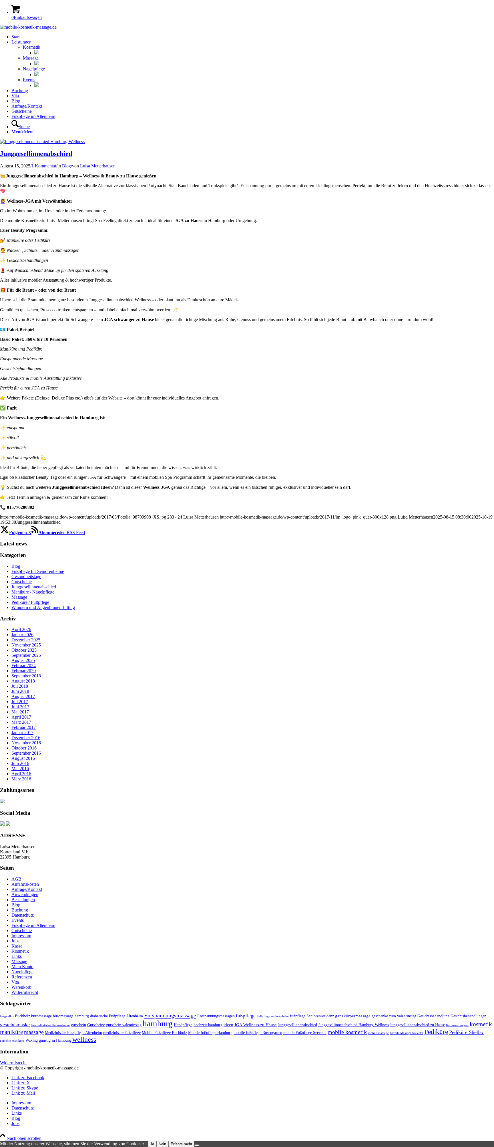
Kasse (16, 946)
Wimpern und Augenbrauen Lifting (43, 607)
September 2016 (26, 753)
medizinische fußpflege (122, 1033)
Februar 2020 (23, 670)
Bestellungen (23, 899)
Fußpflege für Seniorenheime (37, 571)
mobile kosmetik (347, 1032)
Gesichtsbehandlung (433, 1016)
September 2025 (26, 655)
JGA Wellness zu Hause (255, 1024)
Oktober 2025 (24, 650)
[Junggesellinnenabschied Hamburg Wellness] (42, 141)
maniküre (11, 1032)
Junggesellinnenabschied (36, 153)
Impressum (21, 935)
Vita (15, 982)
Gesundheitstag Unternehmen (50, 1025)
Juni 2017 (20, 706)
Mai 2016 (20, 768)
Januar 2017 (22, 732)
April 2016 (21, 773)
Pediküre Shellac (466, 1032)
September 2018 (26, 675)
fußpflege (246, 1016)
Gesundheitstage (26, 576)
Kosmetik (31, 47)
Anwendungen (24, 894)
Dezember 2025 (25, 639)
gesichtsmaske (15, 1024)
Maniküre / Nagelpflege (32, 592)
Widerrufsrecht (24, 992)
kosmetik (481, 1024)
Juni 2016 (20, 763)
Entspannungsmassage (170, 1015)
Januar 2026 (22, 634)
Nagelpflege (34, 68)
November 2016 (26, 742)
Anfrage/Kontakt (26, 889)
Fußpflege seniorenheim (273, 1016)
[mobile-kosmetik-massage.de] (28, 27)
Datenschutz (22, 915)
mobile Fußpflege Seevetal (304, 1033)
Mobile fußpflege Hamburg (210, 1033)
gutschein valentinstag (124, 1025)
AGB (16, 879)
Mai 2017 (20, 711)
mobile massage (378, 1033)
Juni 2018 (20, 691)
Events (29, 79)
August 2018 (23, 681)
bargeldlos (7, 1016)
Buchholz (22, 1016)
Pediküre (436, 1031)
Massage (31, 58)
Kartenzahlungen (457, 1025)
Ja (152, 1144)
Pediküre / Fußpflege (30, 602)
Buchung (19, 909)
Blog (66, 165)
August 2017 (23, 696)
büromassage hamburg (71, 1016)
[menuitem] (252, 36)
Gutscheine (21, 581)
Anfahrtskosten (25, 884)
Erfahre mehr (181, 1144)
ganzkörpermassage (352, 1015)
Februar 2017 (23, 727)
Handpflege (183, 1025)
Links (16, 956)
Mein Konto (22, 966)
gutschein (78, 1025)
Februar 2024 (23, 665)
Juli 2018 (19, 686)
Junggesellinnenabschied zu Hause (417, 1025)
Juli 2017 (19, 701)
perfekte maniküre (12, 1040)
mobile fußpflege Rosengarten (258, 1033)
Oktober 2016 (24, 747)
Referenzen (21, 976)
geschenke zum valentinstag (394, 1016)
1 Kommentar (43, 165)
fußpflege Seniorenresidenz (312, 1016)
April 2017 (21, 717)
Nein (162, 1144)
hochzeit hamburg (208, 1025)
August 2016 (23, 758)
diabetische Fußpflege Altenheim (116, 1016)
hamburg (158, 1023)
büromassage (41, 1016)
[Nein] (196, 1145)
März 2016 (21, 778)
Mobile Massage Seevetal (406, 1033)
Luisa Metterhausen (97, 165)
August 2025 (23, 660)
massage (34, 1032)
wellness (84, 1039)
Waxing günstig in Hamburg (48, 1040)
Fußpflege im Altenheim (33, 925)
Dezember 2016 (25, 737)
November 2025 (26, 644)
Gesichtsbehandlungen (468, 1016)
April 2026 (21, 629)
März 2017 (21, 722)
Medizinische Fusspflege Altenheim (73, 1033)
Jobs (15, 940)
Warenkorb (21, 987)
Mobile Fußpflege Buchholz (164, 1033)
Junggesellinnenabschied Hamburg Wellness (353, 1025)
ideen (228, 1024)
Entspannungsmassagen (216, 1016)
